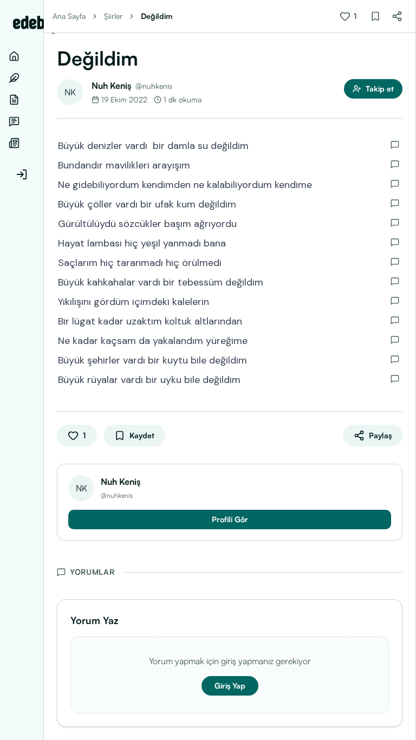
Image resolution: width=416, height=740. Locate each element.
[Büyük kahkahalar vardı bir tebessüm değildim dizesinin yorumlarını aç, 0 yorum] (394, 281)
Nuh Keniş (111, 85)
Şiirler (113, 16)
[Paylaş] (397, 16)
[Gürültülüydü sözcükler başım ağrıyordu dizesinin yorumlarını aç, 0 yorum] (394, 222)
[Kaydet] (375, 16)
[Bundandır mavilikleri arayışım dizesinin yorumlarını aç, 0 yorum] (394, 164)
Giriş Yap (229, 685)
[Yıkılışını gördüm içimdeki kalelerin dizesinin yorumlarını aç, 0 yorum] (394, 300)
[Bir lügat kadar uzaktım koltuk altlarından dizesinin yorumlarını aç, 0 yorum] (394, 320)
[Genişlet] (43, 370)
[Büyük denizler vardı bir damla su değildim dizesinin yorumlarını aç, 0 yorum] (394, 144)
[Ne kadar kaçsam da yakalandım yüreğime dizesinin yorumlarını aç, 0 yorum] (394, 339)
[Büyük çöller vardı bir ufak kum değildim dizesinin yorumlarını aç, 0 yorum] (394, 203)
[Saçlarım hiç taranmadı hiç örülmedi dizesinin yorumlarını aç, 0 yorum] (394, 261)
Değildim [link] (156, 16)
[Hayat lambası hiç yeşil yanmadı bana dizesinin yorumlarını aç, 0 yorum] (394, 242)
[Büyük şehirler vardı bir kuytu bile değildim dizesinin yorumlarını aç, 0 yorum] (394, 359)
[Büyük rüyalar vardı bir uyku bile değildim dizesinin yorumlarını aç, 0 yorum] (394, 378)
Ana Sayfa (69, 16)
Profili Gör (230, 519)
